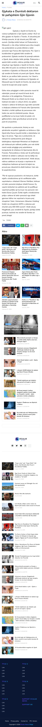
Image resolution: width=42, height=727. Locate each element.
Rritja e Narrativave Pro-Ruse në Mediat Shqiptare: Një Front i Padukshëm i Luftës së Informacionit (27, 546)
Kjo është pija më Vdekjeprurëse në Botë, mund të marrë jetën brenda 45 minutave (27, 414)
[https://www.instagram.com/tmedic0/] (29, 445)
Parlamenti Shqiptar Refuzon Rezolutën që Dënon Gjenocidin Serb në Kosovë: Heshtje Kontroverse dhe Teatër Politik (10, 276)
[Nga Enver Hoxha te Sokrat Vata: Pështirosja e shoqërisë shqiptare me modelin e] (7, 476)
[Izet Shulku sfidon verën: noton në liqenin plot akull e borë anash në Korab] (7, 507)
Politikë (9, 7)
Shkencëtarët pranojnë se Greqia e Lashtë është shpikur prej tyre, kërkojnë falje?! (27, 339)
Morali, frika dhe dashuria (23, 494)
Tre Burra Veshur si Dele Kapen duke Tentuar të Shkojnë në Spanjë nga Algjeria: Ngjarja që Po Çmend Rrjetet (26, 536)
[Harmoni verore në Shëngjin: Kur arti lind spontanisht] (7, 486)
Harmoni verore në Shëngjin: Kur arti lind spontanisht (26, 484)
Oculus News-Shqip (26, 724)
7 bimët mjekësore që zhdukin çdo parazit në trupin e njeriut (26, 381)
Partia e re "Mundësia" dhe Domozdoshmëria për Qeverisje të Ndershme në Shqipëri (30, 302)
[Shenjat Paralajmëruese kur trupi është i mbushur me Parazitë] (7, 559)
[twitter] (16, 445)
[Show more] (31, 225)
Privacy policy (15, 721)
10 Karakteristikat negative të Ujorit (26, 647)
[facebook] (12, 445)
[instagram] (25, 445)
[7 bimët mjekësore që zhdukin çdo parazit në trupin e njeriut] (10, 383)
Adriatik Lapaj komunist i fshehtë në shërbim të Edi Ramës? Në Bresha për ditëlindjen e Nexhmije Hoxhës (10, 303)
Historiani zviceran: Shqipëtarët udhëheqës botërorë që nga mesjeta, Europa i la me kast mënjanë (27, 350)
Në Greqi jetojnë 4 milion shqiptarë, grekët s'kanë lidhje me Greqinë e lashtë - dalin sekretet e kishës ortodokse (26, 393)
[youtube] (21, 445)
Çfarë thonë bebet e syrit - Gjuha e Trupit (27, 361)
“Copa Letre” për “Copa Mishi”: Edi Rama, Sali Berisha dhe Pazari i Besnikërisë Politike (9, 250)
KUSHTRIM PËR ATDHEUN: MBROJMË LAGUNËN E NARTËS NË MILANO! (27, 515)
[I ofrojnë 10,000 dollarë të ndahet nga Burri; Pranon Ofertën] (10, 373)
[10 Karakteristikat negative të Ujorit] (7, 650)
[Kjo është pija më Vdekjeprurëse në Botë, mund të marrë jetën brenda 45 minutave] (10, 415)
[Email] (27, 225)
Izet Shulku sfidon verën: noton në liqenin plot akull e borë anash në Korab (27, 504)
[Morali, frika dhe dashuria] (7, 496)
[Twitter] (18, 225)
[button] (2, 3)
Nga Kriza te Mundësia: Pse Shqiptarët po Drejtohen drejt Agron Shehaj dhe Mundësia (30, 250)
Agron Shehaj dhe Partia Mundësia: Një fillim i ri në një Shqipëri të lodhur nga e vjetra (31, 274)
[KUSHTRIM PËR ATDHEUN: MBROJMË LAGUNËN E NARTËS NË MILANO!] (7, 517)
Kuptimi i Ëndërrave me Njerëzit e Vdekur (27, 403)
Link (3, 667)
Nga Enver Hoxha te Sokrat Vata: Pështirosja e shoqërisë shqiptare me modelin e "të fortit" (26, 475)
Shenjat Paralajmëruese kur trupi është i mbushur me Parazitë (27, 557)
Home (4, 7)
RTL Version (33, 721)
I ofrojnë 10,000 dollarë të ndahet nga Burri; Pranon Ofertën (27, 371)
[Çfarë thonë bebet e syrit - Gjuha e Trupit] (10, 363)
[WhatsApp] (22, 225)
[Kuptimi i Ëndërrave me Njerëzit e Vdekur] (10, 405)
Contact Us (24, 721)
